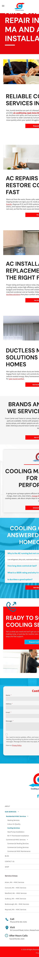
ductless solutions (13, 294)
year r (11, 379)
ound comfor (18, 379)
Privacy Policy (16, 745)
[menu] (3, 6)
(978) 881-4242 (21, 922)
